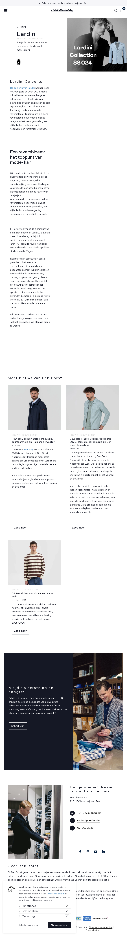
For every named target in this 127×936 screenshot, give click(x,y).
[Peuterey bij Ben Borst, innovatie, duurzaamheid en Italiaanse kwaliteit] (34, 407)
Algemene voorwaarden (100, 927)
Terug (22, 26)
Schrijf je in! (18, 726)
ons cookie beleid (56, 893)
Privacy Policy (92, 930)
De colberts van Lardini (22, 88)
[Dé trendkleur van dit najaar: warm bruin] (34, 562)
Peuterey (28, 449)
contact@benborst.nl (88, 820)
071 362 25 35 (85, 827)
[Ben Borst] (62, 10)
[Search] (116, 10)
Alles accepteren (59, 925)
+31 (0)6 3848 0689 (89, 813)
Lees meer (20, 527)
